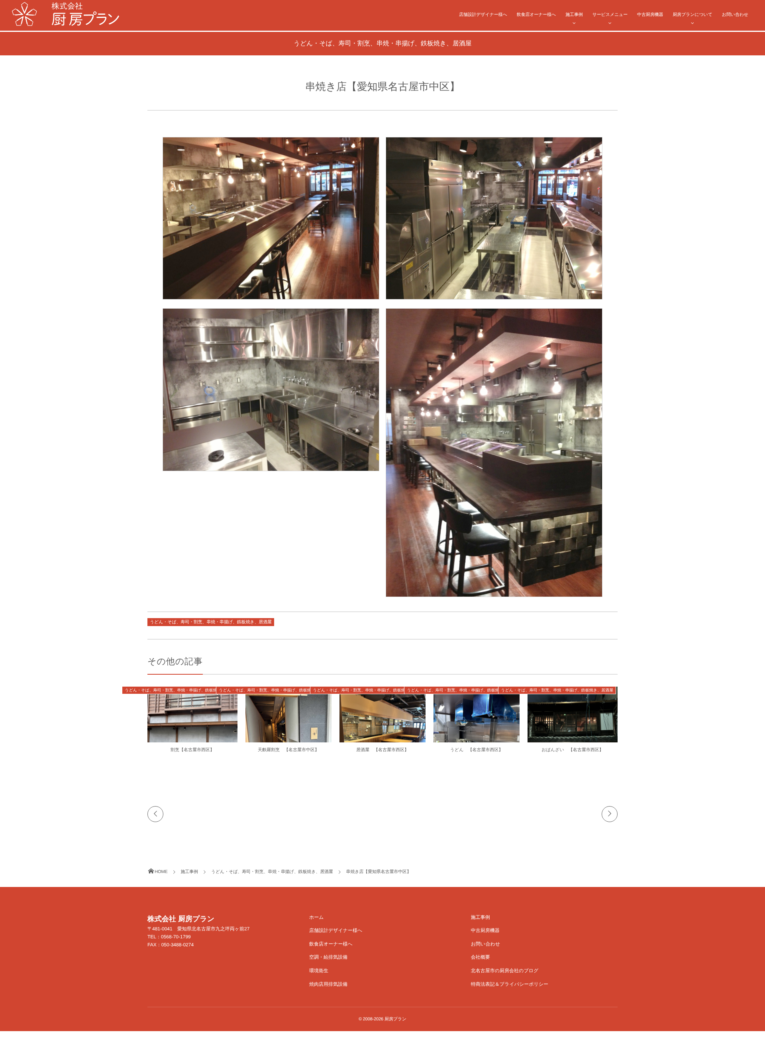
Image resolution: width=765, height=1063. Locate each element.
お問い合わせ (735, 14)
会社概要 (480, 957)
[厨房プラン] (65, 14)
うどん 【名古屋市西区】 (476, 750)
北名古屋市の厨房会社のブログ (504, 970)
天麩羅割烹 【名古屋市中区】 (288, 750)
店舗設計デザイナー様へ (483, 14)
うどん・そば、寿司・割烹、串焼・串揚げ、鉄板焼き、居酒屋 (211, 622)
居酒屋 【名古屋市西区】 (382, 750)
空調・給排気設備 (328, 957)
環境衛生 (318, 970)
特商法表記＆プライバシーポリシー (509, 984)
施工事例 (574, 14)
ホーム (316, 917)
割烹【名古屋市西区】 (192, 750)
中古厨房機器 (650, 14)
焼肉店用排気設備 (328, 984)
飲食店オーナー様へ (536, 14)
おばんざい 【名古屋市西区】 (572, 750)
